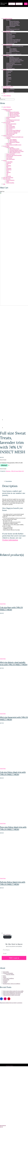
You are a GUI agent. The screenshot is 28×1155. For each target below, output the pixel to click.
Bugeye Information (14, 21)
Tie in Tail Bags (13, 48)
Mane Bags (9, 52)
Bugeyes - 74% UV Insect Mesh (13, 471)
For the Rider (6, 55)
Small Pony (8, 78)
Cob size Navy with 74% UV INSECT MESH (11, 608)
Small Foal (8, 72)
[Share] (3, 1125)
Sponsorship (6, 979)
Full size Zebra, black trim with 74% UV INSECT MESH (12, 883)
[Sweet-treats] (7, 419)
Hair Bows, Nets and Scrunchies (14, 64)
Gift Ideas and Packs (8, 86)
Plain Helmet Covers (14, 57)
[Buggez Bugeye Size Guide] (7, 427)
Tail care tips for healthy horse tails (11, 995)
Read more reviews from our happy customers (11, 1002)
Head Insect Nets (10, 63)
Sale (4, 93)
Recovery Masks (10, 30)
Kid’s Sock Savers (10, 68)
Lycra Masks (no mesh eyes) (13, 29)
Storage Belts (9, 65)
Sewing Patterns (10, 89)
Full (7, 84)
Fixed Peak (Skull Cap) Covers (16, 60)
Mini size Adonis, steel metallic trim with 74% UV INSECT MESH (13, 663)
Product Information (8, 973)
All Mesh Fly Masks (10, 26)
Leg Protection (6, 31)
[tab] (15, 481)
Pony (7, 80)
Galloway (8, 81)
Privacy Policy (9, 1065)
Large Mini (8, 77)
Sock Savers (9, 67)
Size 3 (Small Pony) (10, 37)
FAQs (4, 975)
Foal (7, 73)
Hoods (7, 27)
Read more (7, 937)
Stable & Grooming (7, 44)
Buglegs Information (11, 33)
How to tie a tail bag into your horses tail (13, 992)
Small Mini (8, 74)
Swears (5, 69)
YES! (26, 3)
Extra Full (8, 85)
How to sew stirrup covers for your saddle (13, 991)
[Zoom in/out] (0, 1125)
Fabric (7, 90)
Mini (7, 76)
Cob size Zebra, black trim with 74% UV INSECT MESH (13, 773)
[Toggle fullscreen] (2, 1125)
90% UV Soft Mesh (14, 23)
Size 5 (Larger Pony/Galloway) (13, 39)
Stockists (5, 981)
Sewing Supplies (10, 92)
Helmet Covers (10, 56)
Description (8, 481)
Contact (5, 982)
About (4, 977)
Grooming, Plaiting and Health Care (14, 46)
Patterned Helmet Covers (15, 59)
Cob (7, 82)
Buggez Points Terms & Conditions (11, 983)
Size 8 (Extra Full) (10, 43)
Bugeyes (8, 19)
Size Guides (6, 971)
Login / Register (7, 95)
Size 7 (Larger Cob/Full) (11, 42)
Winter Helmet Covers (14, 61)
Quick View (3, 603)
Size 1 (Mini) (9, 34)
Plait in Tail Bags (13, 50)
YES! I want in (14, 958)
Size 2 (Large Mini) (10, 35)
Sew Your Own (6, 88)
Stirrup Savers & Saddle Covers (13, 54)
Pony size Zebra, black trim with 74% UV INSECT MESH (13, 828)
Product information (10, 540)
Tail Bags (8, 47)
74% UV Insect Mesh (14, 25)
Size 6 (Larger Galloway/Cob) (13, 40)
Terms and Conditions (8, 978)
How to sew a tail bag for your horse (12, 993)
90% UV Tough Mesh (14, 22)
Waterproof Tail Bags (14, 51)
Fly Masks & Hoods (7, 18)
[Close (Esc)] (5, 1125)
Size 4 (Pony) (9, 38)
